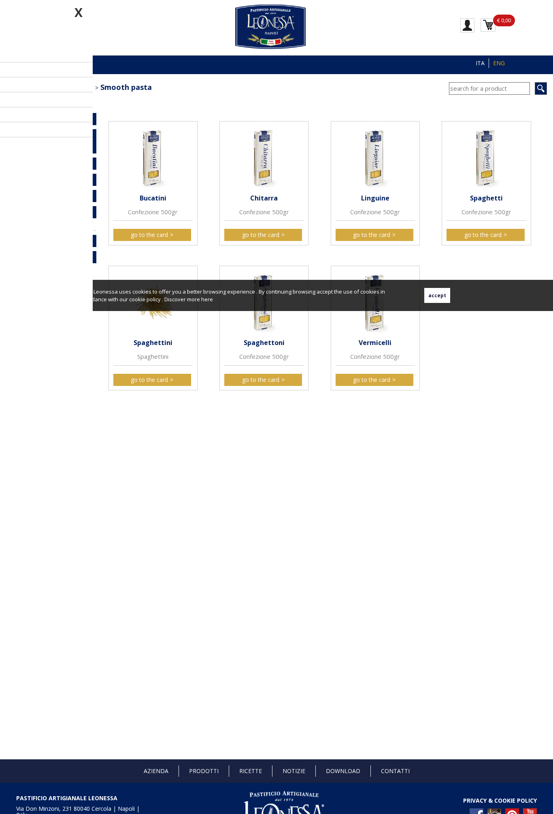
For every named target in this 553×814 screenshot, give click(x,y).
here (207, 299)
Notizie (294, 771)
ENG (499, 63)
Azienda (156, 771)
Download (343, 771)
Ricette (250, 771)
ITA (480, 63)
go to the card (149, 235)
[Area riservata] (467, 25)
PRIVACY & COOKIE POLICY (500, 800)
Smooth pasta (126, 87)
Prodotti (204, 771)
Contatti (395, 771)
